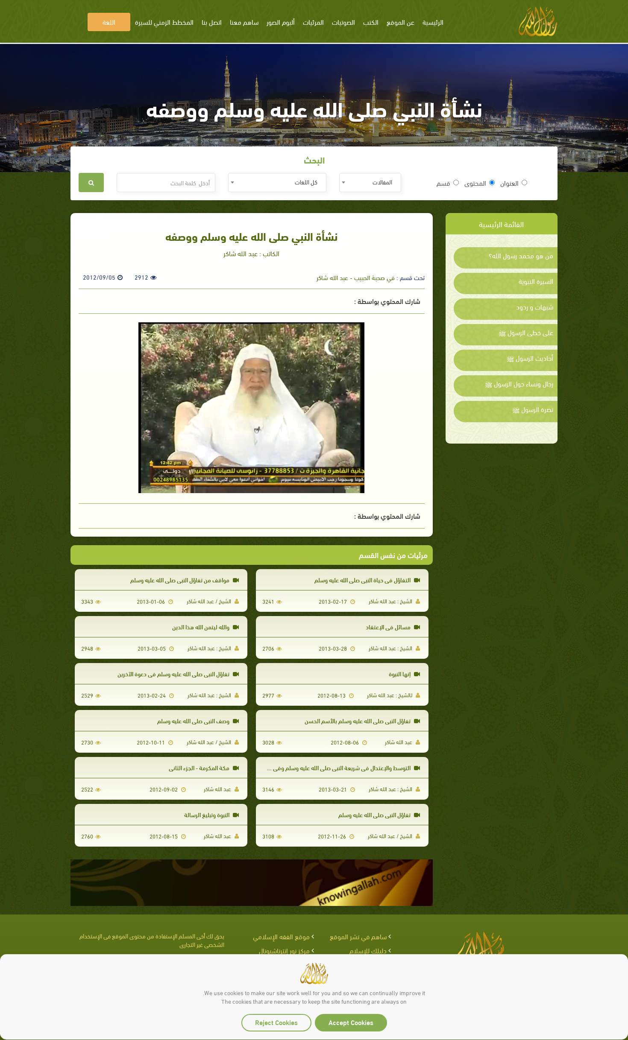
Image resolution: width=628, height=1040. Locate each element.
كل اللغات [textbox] (306, 181)
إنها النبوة (400, 673)
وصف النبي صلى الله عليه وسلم (194, 720)
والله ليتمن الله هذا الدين (201, 626)
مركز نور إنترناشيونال (284, 950)
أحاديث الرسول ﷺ (530, 358)
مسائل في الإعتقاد (389, 626)
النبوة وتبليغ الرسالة (207, 814)
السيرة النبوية (536, 281)
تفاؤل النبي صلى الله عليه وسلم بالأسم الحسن (358, 720)
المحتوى (475, 182)
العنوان (509, 182)
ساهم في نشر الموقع (358, 936)
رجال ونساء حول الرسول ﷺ (519, 383)
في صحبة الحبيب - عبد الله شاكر (356, 277)
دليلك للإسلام (368, 950)
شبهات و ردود (534, 306)
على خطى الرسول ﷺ (526, 332)
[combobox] (370, 182)
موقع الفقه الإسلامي (281, 936)
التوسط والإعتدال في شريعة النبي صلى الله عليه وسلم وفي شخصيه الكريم (325, 767)
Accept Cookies (351, 1022)
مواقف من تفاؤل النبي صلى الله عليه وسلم (180, 579)
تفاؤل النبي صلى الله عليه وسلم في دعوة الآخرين (174, 673)
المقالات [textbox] (382, 181)
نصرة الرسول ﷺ (532, 409)
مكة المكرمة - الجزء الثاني (200, 767)
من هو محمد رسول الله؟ (521, 255)
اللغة (109, 21)
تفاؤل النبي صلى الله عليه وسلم (375, 814)
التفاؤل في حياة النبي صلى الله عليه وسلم (363, 579)
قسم (443, 182)
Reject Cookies (276, 1022)
